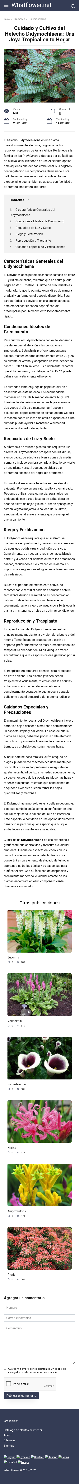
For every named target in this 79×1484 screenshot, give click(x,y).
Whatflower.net (32, 5)
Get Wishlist (11, 1421)
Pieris (11, 1274)
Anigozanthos (16, 1211)
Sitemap (9, 1445)
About (8, 1435)
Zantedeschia (16, 1084)
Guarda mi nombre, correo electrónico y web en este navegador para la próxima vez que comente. (37, 1370)
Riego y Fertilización (29, 234)
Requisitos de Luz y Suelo (33, 228)
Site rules (9, 1440)
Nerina (11, 1147)
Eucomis (13, 957)
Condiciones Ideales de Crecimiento (40, 221)
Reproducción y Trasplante (33, 240)
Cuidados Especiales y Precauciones (40, 247)
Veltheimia (14, 1021)
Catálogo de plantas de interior (23, 1430)
